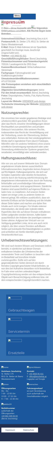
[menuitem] (13, 27)
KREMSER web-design (34, 101)
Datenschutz (28, 430)
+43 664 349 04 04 (9, 416)
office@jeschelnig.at (37, 376)
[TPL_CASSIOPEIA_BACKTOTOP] (47, 449)
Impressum (10, 430)
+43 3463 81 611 (18, 56)
